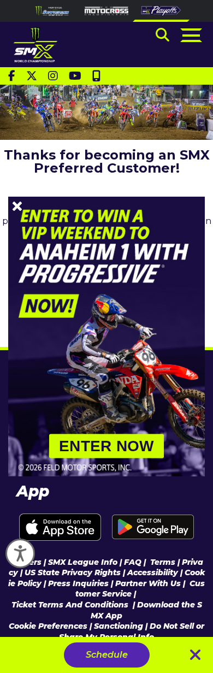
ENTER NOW (106, 446)
